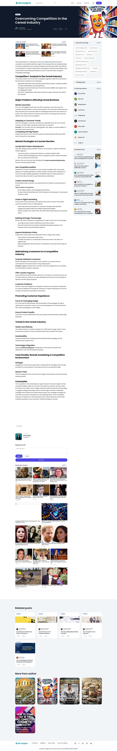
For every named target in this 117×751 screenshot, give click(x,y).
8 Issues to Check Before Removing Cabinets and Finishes (84, 203)
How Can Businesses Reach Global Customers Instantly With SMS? (83, 176)
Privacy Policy (51, 743)
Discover (79, 3)
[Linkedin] (91, 743)
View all (98, 42)
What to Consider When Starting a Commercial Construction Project (83, 194)
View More (41, 460)
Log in (98, 3)
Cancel (27, 456)
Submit (19, 456)
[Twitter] (78, 743)
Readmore (26, 437)
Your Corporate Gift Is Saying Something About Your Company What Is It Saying (83, 212)
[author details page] (16, 28)
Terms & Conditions (62, 743)
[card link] (97, 156)
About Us (86, 3)
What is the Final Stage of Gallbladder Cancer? (81, 166)
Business (18, 14)
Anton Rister (22, 27)
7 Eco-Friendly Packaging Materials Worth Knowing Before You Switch (84, 157)
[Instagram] (87, 743)
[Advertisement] (41, 412)
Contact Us (35, 743)
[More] (66, 29)
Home (72, 3)
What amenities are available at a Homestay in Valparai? (83, 185)
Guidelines (43, 743)
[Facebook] (75, 743)
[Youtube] (83, 743)
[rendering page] (23, 3)
